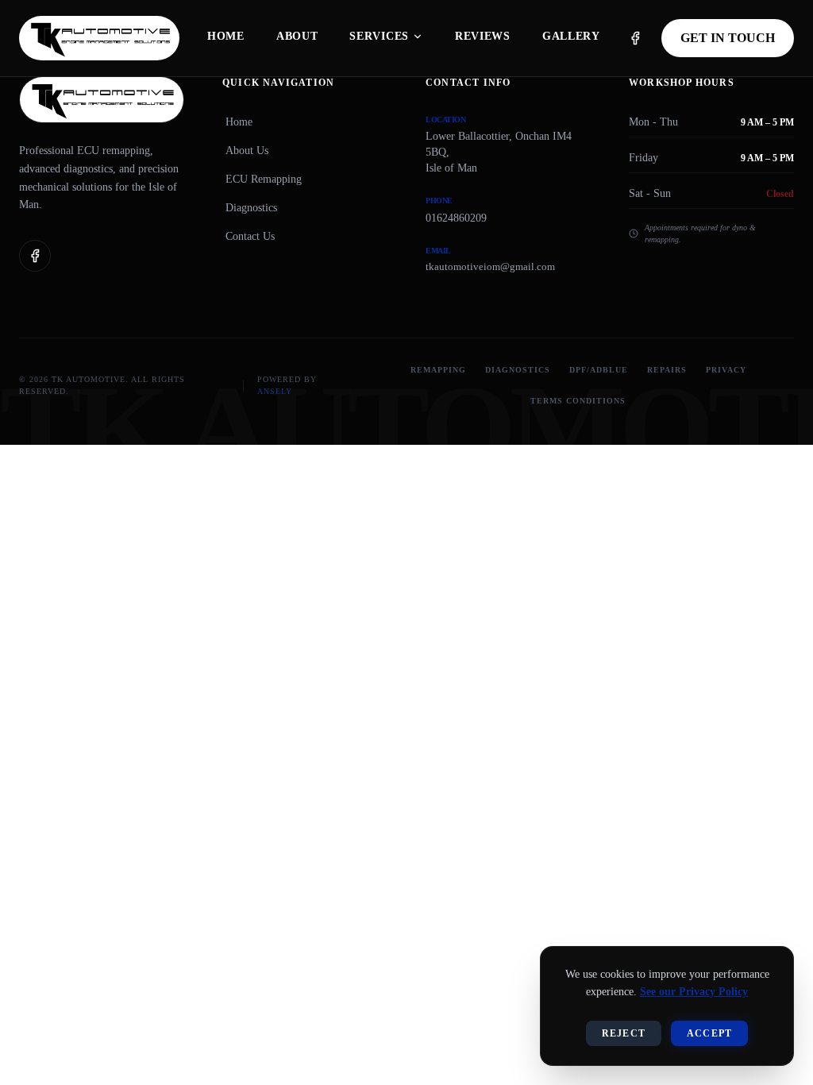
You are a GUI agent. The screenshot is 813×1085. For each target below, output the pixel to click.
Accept (709, 1033)
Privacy (726, 369)
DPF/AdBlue (598, 369)
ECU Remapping (263, 179)
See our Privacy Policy (694, 992)
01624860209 (456, 218)
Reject (623, 1033)
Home (238, 122)
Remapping (438, 369)
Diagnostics (251, 208)
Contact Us (250, 236)
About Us (246, 150)
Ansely (274, 391)
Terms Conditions (578, 400)
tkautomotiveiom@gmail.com (490, 266)
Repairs (667, 369)
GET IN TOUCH (727, 37)
